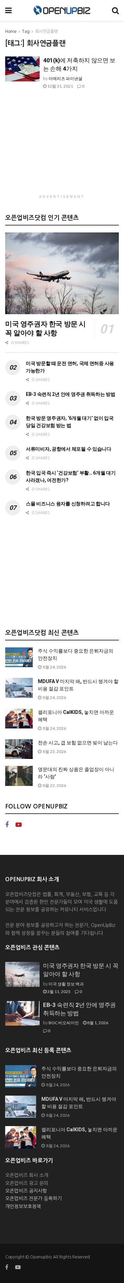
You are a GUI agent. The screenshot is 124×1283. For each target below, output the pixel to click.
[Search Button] (115, 10)
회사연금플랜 (46, 31)
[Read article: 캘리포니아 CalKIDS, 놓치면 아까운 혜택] (19, 718)
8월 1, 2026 (97, 1022)
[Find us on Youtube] (19, 825)
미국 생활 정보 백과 (66, 983)
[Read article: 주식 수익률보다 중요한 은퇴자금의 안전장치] (19, 657)
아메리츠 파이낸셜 (65, 78)
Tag (26, 31)
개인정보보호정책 (23, 1206)
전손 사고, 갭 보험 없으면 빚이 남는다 (78, 742)
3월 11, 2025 (58, 991)
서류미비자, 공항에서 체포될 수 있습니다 (68, 449)
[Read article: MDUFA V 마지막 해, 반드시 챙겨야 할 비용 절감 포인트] (19, 688)
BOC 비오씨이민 (64, 1022)
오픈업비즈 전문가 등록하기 (33, 1198)
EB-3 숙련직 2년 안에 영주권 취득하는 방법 (70, 394)
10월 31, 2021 (59, 86)
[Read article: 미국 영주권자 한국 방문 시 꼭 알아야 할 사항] (62, 273)
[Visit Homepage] (61, 10)
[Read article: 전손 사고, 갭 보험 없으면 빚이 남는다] (19, 749)
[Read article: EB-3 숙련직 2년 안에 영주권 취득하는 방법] (22, 1013)
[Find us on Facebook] (7, 825)
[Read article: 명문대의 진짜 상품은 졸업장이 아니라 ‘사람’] (19, 776)
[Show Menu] (8, 10)
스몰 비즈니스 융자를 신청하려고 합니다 (68, 503)
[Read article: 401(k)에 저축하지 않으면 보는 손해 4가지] (22, 68)
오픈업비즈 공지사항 (26, 1190)
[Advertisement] (62, 146)
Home (11, 31)
